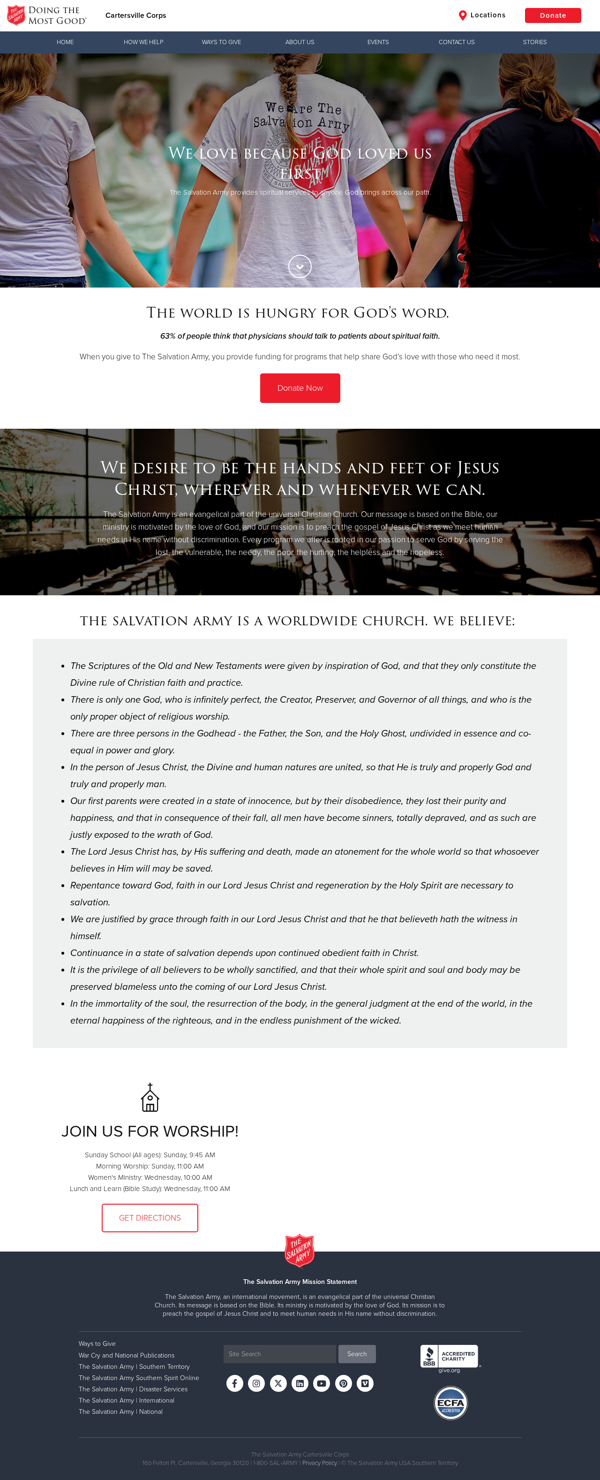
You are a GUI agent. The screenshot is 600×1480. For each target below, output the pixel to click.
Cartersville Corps (135, 15)
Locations (487, 15)
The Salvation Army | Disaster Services (133, 1389)
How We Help (143, 42)
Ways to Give (221, 42)
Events (378, 42)
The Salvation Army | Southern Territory (134, 1367)
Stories (535, 42)
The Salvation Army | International (126, 1400)
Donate (553, 15)
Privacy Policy (319, 1463)
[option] (300, 170)
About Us (300, 42)
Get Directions (150, 1218)
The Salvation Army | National (121, 1412)
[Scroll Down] (300, 266)
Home (65, 42)
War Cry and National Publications (126, 1355)
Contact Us (457, 42)
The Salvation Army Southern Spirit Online (139, 1378)
